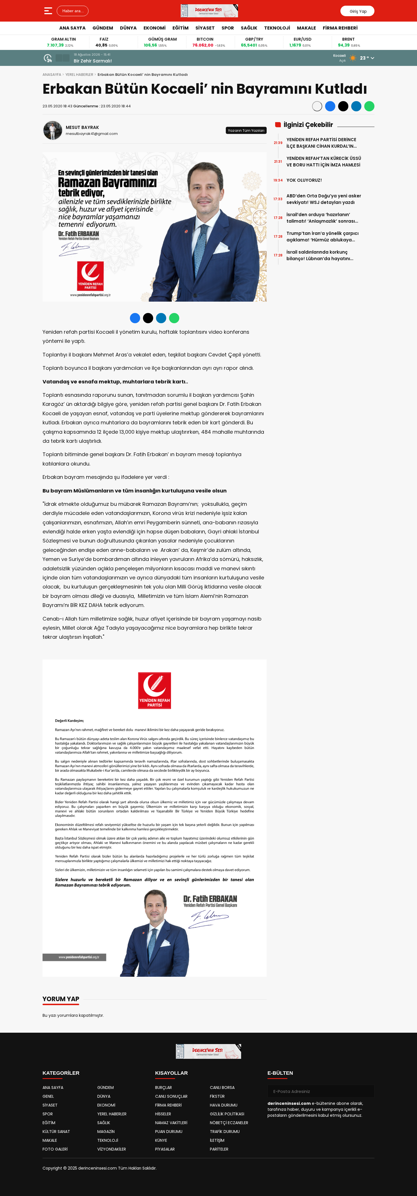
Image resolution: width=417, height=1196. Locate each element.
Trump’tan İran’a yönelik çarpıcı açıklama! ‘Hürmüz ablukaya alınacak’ (323, 236)
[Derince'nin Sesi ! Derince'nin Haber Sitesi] (209, 10)
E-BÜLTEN (280, 1073)
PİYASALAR (165, 1149)
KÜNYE (161, 1140)
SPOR (228, 28)
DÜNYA (128, 28)
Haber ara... (72, 11)
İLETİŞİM (217, 1140)
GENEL (48, 1096)
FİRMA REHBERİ (340, 28)
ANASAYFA (52, 74)
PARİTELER (219, 1149)
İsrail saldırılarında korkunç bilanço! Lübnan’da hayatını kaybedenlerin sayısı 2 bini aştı (321, 255)
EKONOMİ (155, 28)
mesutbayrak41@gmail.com (92, 133)
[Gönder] (367, 1091)
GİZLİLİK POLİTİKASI (227, 1114)
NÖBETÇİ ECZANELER (229, 1123)
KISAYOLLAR (171, 1073)
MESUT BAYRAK (82, 127)
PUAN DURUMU (168, 1131)
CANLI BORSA (222, 1087)
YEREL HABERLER (79, 74)
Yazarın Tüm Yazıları (246, 130)
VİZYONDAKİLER (111, 1149)
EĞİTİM (180, 28)
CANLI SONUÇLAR (171, 1096)
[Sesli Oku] (317, 106)
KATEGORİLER (61, 1073)
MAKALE (306, 28)
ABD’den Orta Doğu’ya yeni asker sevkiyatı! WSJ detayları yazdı (324, 199)
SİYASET (205, 28)
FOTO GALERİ (55, 1149)
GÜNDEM (102, 28)
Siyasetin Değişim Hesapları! (106, 61)
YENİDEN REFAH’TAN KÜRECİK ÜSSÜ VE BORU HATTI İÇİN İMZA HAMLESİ (324, 161)
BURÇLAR (163, 1087)
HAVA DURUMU (223, 1105)
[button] (59, 58)
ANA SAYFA (72, 28)
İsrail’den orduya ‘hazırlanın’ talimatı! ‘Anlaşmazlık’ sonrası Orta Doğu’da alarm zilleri (321, 218)
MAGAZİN (106, 1131)
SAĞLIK (249, 28)
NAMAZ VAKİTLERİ (171, 1123)
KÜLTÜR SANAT (56, 1131)
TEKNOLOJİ (277, 28)
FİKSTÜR (217, 1096)
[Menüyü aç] (49, 10)
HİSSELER (163, 1114)
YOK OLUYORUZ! (304, 180)
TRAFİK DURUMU (225, 1131)
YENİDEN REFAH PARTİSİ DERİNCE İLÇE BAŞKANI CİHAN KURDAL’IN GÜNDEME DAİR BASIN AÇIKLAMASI (324, 143)
